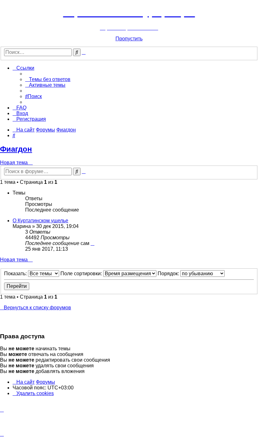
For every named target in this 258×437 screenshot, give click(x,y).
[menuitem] (47, 79)
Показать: (16, 273)
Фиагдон (16, 149)
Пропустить (129, 38)
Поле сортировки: (81, 273)
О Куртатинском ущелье (40, 220)
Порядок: (169, 273)
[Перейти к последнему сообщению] (92, 243)
